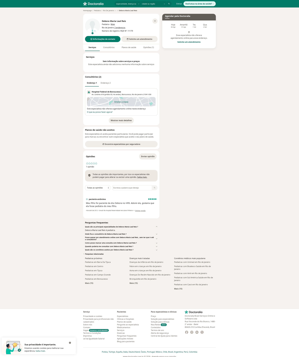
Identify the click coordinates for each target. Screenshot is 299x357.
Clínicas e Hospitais (125, 319)
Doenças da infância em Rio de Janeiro (146, 262)
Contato (86, 327)
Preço (153, 316)
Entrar (179, 3)
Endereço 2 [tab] (106, 83)
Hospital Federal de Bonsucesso (106, 91)
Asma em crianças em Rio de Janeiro (145, 270)
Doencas (121, 333)
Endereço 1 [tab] (92, 83)
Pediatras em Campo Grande (98, 274)
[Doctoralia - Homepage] (97, 3)
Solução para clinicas (160, 322)
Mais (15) (89, 283)
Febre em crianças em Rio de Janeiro (146, 266)
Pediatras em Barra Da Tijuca (98, 262)
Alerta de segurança (160, 333)
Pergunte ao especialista (128, 324)
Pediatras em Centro (94, 266)
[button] (102, 39)
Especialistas (122, 316)
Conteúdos (156, 327)
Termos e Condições (92, 333)
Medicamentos (123, 327)
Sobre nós (87, 324)
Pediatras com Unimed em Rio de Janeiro (192, 262)
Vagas (95, 330)
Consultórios (109, 47)
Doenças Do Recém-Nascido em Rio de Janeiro (150, 274)
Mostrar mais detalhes (122, 121)
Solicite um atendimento (189, 42)
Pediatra (97, 10)
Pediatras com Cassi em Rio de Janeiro (191, 284)
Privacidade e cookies (92, 316)
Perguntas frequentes (127, 336)
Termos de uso (157, 330)
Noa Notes (158, 324)
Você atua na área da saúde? (198, 3)
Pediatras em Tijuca (93, 270)
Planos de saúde (129, 47)
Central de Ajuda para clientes (164, 336)
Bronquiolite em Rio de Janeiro (143, 279)
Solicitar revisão (140, 211)
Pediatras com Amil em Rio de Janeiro (190, 273)
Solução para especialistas (162, 319)
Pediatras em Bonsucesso (96, 279)
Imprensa (87, 336)
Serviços (92, 47)
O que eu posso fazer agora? (99, 112)
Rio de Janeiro (137, 94)
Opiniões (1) (148, 47)
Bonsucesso (126, 94)
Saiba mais (40, 351)
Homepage (87, 10)
